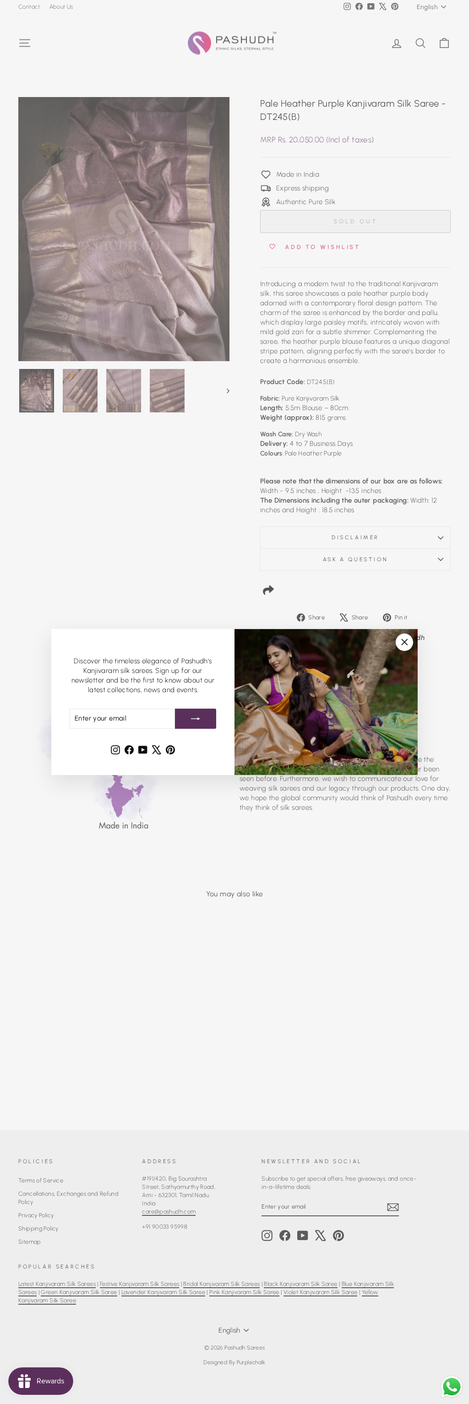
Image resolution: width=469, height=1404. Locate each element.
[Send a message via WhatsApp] (451, 1386)
